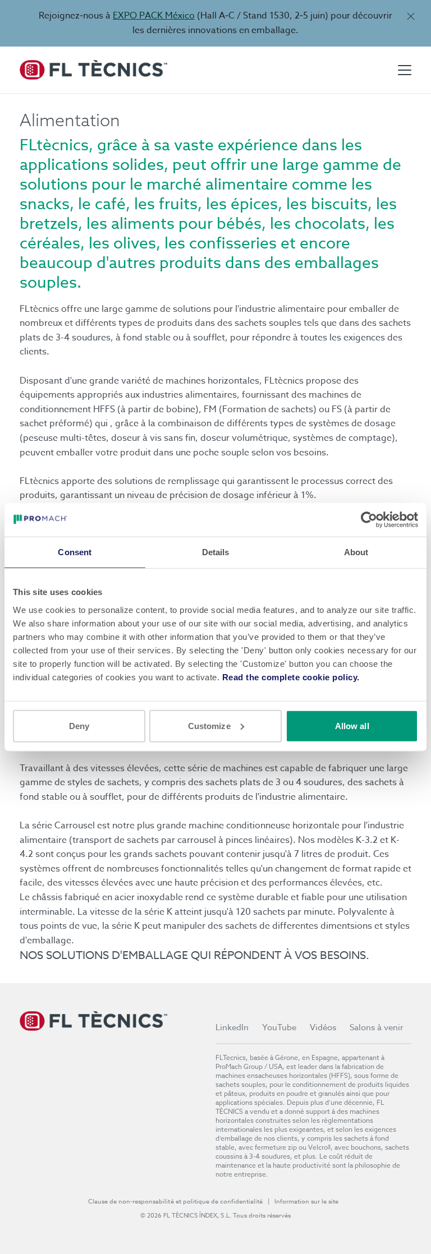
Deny (79, 725)
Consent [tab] (74, 552)
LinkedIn (232, 1027)
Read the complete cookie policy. (291, 676)
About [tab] (356, 552)
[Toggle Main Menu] (404, 70)
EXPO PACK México (154, 15)
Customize (209, 725)
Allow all (352, 725)
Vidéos (323, 1027)
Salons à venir (377, 1027)
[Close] (410, 16)
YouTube (279, 1027)
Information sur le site (306, 1201)
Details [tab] (216, 552)
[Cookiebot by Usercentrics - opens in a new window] (369, 519)
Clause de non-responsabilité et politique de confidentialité (175, 1201)
